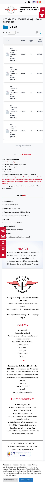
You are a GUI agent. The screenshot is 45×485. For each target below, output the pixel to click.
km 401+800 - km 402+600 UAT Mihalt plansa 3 (13, 131)
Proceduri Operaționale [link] (22, 392)
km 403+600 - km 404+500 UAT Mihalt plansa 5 (13, 93)
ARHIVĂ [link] (22, 389)
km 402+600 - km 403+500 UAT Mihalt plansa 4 (13, 112)
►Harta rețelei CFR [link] (22, 404)
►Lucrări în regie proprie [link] (22, 413)
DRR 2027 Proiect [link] (22, 386)
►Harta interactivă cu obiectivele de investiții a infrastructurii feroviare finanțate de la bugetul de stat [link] (22, 425)
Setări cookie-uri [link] (10, 480)
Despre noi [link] (22, 330)
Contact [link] (22, 348)
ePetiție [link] (23, 350)
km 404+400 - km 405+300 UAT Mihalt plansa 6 (14, 73)
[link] (42, 15)
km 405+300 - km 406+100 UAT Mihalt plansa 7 (13, 54)
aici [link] (14, 475)
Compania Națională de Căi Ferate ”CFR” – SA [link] (29, 10)
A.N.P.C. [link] (22, 356)
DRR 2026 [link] (22, 383)
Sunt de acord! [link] (26, 480)
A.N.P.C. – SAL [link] (22, 353)
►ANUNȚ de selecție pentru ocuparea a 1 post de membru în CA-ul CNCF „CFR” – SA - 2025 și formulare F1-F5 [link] (23, 255)
